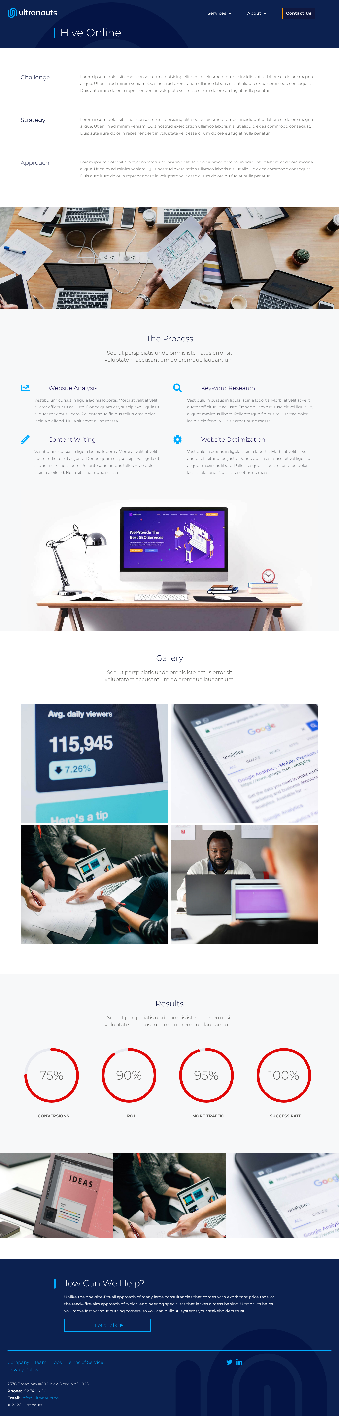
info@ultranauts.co (40, 1398)
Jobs (57, 1362)
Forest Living (311, 1217)
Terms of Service (85, 1362)
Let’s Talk (106, 1325)
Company (18, 1362)
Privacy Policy (22, 1369)
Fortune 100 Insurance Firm (85, 1217)
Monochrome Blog (198, 1217)
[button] (219, 13)
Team (40, 1362)
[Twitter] (229, 1362)
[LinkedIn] (239, 1362)
